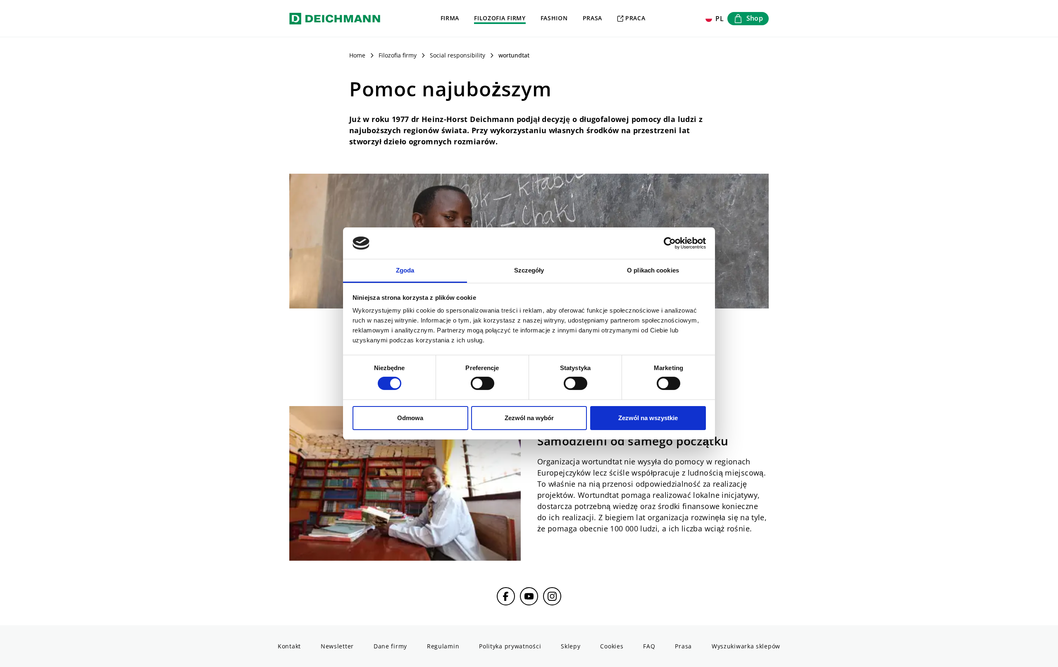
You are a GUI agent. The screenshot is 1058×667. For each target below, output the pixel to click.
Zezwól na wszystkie (648, 417)
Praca (635, 18)
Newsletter (337, 646)
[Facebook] (506, 596)
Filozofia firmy (500, 18)
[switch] (482, 383)
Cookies (611, 646)
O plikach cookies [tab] (653, 270)
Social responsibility (457, 55)
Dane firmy (390, 646)
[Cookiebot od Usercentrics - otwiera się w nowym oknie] (670, 243)
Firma (450, 18)
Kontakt (289, 646)
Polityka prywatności (510, 646)
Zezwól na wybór (529, 417)
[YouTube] (529, 596)
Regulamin (443, 646)
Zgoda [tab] (405, 270)
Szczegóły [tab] (529, 270)
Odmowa (410, 417)
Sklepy (570, 646)
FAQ (649, 646)
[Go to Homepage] (334, 18)
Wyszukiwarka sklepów (746, 646)
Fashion (554, 18)
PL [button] (719, 18)
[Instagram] (552, 596)
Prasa (593, 18)
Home (357, 55)
